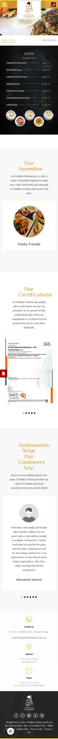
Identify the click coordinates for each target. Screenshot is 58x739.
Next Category (49, 40)
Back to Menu (8, 40)
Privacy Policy (36, 729)
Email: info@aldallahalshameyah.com (29, 637)
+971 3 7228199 (20, 631)
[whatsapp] (10, 731)
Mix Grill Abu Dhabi (13, 725)
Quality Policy (22, 729)
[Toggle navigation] (4, 4)
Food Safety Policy (38, 725)
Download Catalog (3, 373)
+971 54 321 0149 (40, 631)
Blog (26, 725)
